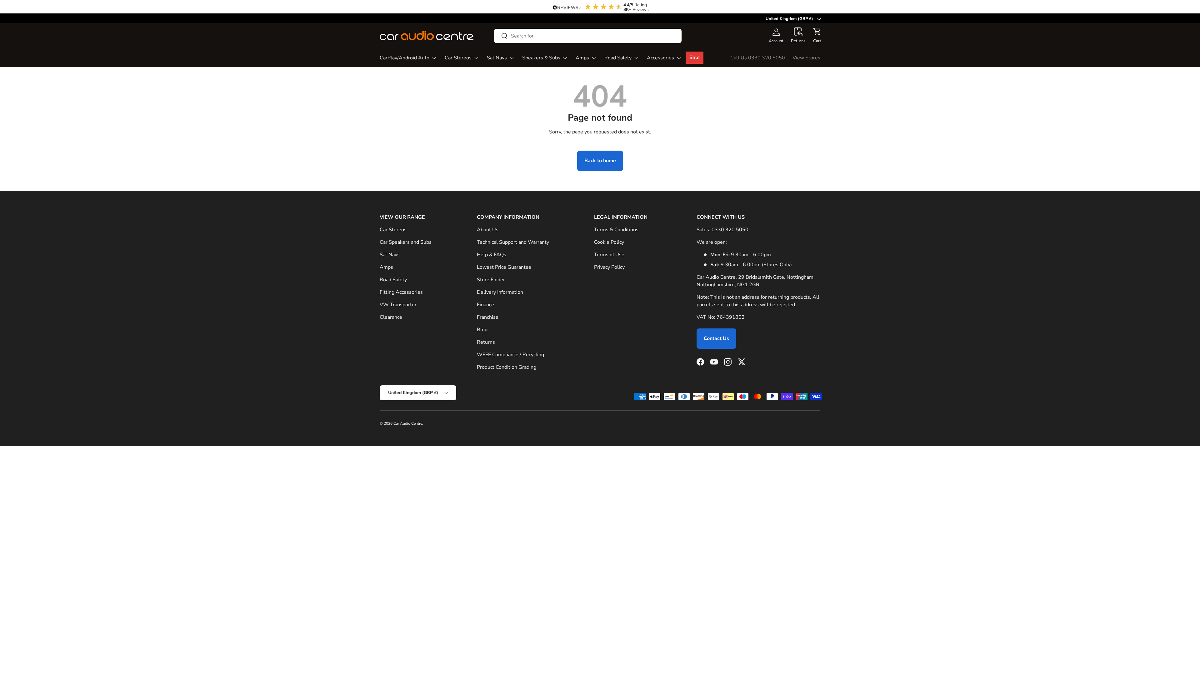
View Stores (806, 57)
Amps (582, 57)
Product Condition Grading (506, 367)
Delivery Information (500, 292)
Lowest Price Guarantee (504, 267)
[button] (798, 35)
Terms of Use (609, 254)
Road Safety (618, 57)
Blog (482, 329)
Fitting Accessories (401, 292)
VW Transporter (398, 304)
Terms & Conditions (616, 229)
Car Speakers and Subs (406, 242)
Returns (486, 342)
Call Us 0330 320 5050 (757, 57)
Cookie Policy (609, 242)
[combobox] (588, 36)
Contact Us (716, 338)
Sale (694, 57)
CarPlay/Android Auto (404, 57)
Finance (485, 304)
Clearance (391, 317)
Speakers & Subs (541, 57)
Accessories (660, 57)
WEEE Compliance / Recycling (510, 354)
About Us (487, 229)
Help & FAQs (491, 254)
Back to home (600, 160)
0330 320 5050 (730, 229)
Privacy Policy (609, 267)
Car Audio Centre (407, 423)
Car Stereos (458, 57)
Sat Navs (497, 57)
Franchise (487, 317)
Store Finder (491, 279)
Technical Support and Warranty (513, 242)
